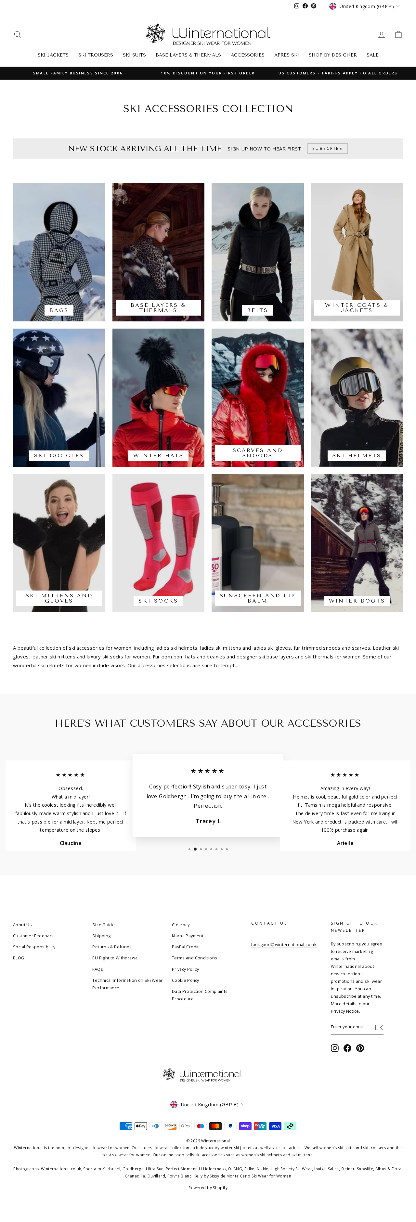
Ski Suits (134, 55)
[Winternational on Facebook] (347, 1048)
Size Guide (103, 925)
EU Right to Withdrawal (115, 958)
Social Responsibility (34, 947)
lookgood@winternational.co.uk (284, 944)
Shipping (101, 936)
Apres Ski (286, 55)
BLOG (18, 958)
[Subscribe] (379, 1027)
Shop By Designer (333, 55)
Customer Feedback (33, 936)
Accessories (248, 55)
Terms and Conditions (194, 958)
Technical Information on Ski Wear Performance (127, 984)
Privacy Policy (185, 969)
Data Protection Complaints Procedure (200, 995)
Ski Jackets (53, 55)
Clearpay (181, 925)
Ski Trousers (95, 55)
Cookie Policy (185, 980)
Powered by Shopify (208, 1187)
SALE (373, 55)
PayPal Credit (185, 947)
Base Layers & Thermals (188, 55)
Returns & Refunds (112, 947)
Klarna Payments (189, 936)
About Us (22, 925)
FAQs (97, 969)
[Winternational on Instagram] (335, 1048)
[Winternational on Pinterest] (360, 1048)
